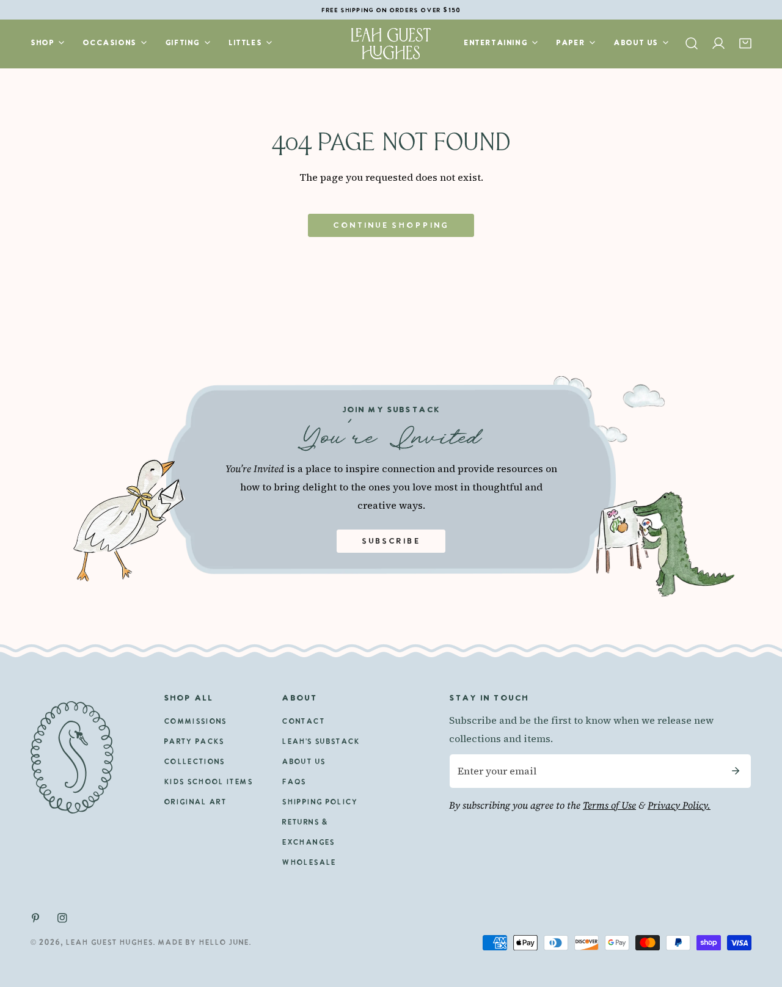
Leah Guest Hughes (109, 943)
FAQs (293, 782)
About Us (303, 762)
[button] (745, 43)
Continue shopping (391, 225)
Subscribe (391, 541)
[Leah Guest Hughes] (391, 43)
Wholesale (308, 863)
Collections (194, 762)
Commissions (195, 722)
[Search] (691, 43)
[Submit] (735, 771)
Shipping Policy (319, 802)
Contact (303, 722)
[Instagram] (62, 918)
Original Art (195, 802)
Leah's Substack (320, 742)
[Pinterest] (35, 918)
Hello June (224, 943)
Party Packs (194, 742)
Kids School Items (208, 782)
